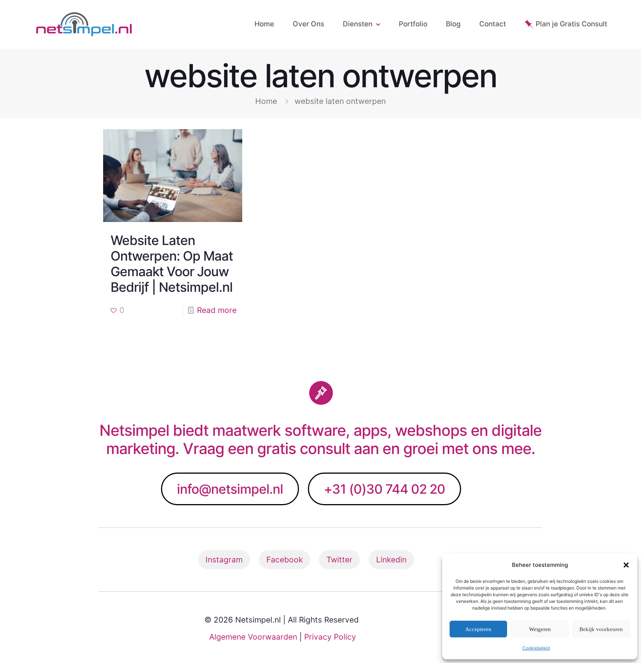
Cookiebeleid (536, 648)
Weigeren (540, 629)
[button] (626, 565)
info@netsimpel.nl (230, 489)
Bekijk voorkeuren (601, 629)
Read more (217, 310)
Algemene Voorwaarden (253, 636)
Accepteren (478, 629)
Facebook (284, 559)
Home (266, 101)
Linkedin (391, 559)
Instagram (224, 559)
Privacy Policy (330, 636)
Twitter (339, 559)
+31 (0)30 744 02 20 (384, 489)
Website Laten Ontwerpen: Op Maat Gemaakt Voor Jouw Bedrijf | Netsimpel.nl (172, 263)
